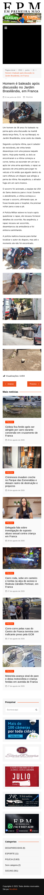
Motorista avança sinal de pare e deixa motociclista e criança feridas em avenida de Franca (22, 679)
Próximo (33, 384)
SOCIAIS (9, 871)
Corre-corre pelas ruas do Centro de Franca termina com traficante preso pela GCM (22, 631)
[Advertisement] (22, 47)
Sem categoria (11, 865)
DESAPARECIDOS (13, 848)
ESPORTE (10, 854)
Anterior (11, 384)
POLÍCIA (29, 97)
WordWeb (13, 889)
